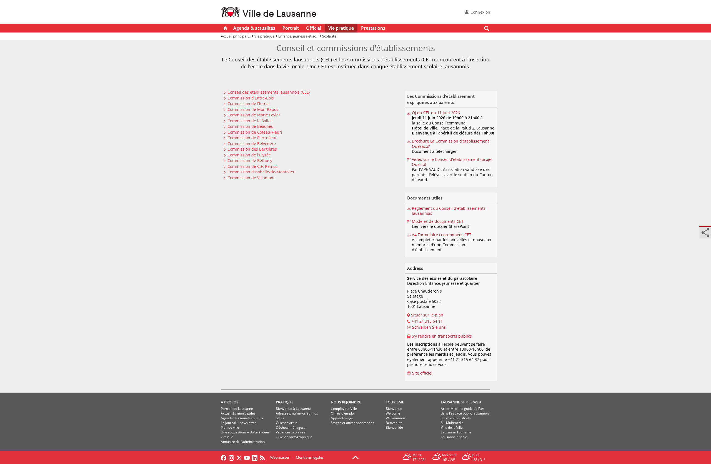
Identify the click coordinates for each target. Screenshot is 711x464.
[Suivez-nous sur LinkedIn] (254, 457)
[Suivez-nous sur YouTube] (247, 457)
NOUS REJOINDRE (346, 402)
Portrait (290, 28)
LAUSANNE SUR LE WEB (461, 402)
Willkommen (395, 418)
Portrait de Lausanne (237, 408)
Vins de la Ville (452, 427)
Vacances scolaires (290, 432)
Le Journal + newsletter (238, 422)
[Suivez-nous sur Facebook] (223, 457)
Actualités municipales (238, 413)
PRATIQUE (284, 402)
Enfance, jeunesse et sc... (298, 36)
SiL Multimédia (452, 422)
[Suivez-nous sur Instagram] (231, 457)
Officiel (313, 28)
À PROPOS (229, 402)
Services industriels (456, 418)
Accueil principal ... (236, 36)
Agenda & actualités (254, 28)
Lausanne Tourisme (456, 432)
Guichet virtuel (287, 422)
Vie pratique (341, 28)
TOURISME (395, 402)
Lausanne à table (454, 437)
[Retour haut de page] (355, 457)
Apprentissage (342, 418)
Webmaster (279, 457)
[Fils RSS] (264, 457)
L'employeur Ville (344, 408)
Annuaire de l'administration (243, 441)
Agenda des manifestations (242, 418)
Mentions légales (310, 457)
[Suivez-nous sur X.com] (239, 457)
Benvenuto (394, 422)
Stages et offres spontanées (352, 422)
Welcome (393, 413)
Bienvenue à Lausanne (293, 408)
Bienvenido (394, 427)
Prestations (373, 28)
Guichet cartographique (294, 437)
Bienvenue (394, 408)
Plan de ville (230, 427)
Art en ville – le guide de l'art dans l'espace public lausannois (465, 411)
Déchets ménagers (290, 427)
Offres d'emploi (343, 413)
